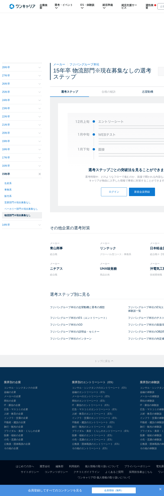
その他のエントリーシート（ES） (90, 448)
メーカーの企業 (12, 396)
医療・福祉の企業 (13, 435)
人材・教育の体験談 (151, 413)
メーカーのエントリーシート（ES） (91, 396)
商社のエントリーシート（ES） (89, 400)
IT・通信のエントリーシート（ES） (91, 405)
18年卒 (6, 149)
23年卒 (6, 108)
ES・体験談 (87, 4)
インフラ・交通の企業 (16, 418)
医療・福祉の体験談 (151, 435)
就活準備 (107, 4)
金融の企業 (10, 392)
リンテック (108, 248)
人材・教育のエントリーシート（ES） (93, 413)
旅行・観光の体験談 (151, 426)
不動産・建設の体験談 (152, 422)
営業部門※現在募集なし (17, 202)
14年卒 (6, 224)
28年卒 (6, 67)
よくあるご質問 (114, 471)
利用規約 (74, 466)
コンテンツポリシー (56, 471)
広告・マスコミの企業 (16, 409)
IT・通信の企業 (12, 405)
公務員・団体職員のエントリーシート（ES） (96, 444)
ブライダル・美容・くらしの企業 (22, 431)
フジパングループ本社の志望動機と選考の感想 (77, 307)
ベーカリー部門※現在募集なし (21, 208)
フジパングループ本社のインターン (71, 338)
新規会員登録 (142, 191)
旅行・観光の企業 (13, 426)
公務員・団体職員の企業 (17, 444)
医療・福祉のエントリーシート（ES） (93, 435)
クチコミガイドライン (87, 471)
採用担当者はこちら (140, 471)
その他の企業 (11, 448)
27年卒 (6, 75)
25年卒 (6, 91)
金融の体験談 (147, 392)
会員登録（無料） (113, 490)
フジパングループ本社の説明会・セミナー (74, 331)
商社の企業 (10, 400)
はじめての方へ (25, 466)
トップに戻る (103, 361)
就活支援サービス (129, 6)
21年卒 (6, 124)
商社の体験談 (147, 400)
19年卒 (6, 141)
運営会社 (45, 466)
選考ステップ (69, 91)
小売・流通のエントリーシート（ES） (93, 439)
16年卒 (6, 165)
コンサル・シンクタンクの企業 (21, 387)
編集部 (59, 466)
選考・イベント (64, 4)
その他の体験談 (148, 448)
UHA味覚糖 (108, 268)
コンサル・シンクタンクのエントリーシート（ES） (100, 387)
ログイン (114, 191)
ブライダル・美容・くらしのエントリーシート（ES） (101, 431)
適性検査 (149, 6)
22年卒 (6, 116)
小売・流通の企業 (13, 439)
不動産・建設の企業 (15, 422)
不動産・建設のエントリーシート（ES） (94, 422)
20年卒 (6, 132)
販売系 (8, 196)
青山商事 (56, 248)
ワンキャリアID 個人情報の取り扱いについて (104, 477)
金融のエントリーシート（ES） (89, 392)
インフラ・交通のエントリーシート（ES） (95, 418)
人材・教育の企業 (13, 413)
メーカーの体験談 (149, 396)
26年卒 (6, 83)
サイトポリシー (30, 471)
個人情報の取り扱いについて (102, 466)
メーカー (59, 64)
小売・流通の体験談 (151, 439)
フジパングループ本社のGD (66, 324)
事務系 (8, 189)
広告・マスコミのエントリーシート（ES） (95, 409)
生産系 (8, 183)
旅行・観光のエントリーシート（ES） (93, 426)
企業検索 (43, 6)
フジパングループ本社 (84, 64)
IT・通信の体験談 (149, 405)
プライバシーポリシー (137, 466)
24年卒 (6, 100)
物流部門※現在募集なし (17, 215)
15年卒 (6, 173)
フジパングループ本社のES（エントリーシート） (79, 317)
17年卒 (6, 157)
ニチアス (56, 268)
